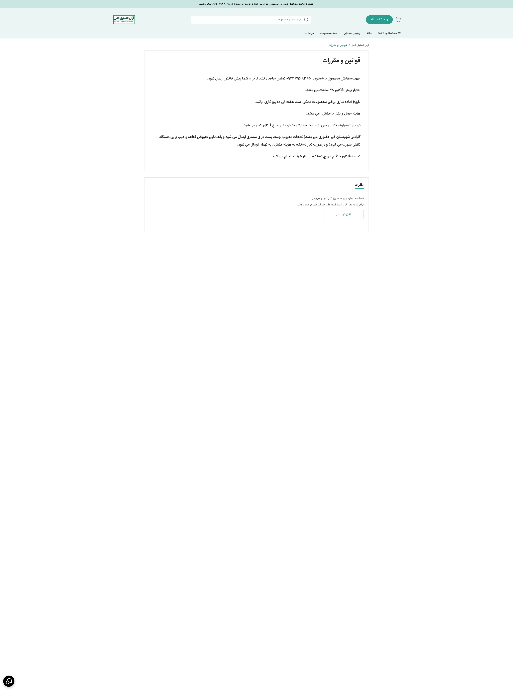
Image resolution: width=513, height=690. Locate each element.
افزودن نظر (343, 214)
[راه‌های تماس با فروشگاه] (8, 681)
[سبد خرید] (398, 19)
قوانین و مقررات (338, 45)
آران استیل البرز (360, 45)
